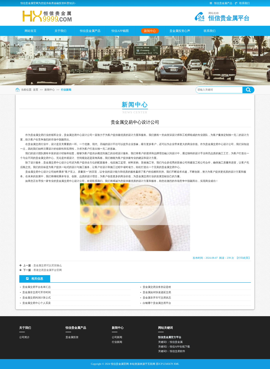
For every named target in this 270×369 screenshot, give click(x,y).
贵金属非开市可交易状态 (157, 297)
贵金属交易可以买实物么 (47, 265)
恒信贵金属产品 (223, 3)
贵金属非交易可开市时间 (36, 292)
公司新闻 (117, 337)
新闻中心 (49, 89)
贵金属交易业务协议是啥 (157, 287)
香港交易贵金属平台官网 (47, 270)
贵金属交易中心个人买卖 (36, 303)
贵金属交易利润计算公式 (36, 297)
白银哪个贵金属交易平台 (157, 303)
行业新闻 (66, 89)
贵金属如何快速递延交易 (157, 292)
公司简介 (24, 337)
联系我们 (244, 3)
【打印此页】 (243, 258)
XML (176, 364)
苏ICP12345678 (164, 364)
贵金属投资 (72, 337)
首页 (35, 89)
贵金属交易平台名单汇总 (36, 287)
